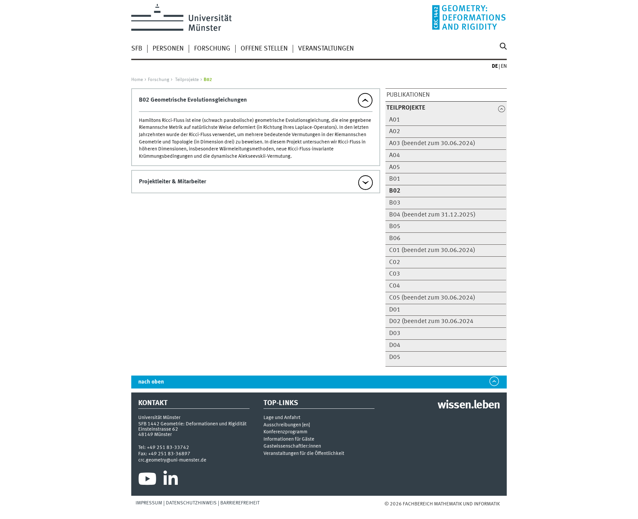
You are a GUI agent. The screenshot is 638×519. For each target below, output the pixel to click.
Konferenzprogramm (285, 432)
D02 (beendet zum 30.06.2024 (431, 321)
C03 (394, 274)
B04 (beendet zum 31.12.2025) (432, 215)
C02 (394, 262)
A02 (394, 131)
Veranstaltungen (326, 48)
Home (137, 79)
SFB (136, 48)
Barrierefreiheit (240, 503)
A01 (394, 120)
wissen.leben (469, 405)
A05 (394, 167)
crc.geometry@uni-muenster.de (172, 460)
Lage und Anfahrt (282, 417)
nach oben (151, 382)
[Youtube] (147, 480)
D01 (394, 310)
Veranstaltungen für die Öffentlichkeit (304, 453)
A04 (394, 155)
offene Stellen (264, 48)
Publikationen (408, 95)
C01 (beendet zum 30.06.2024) (432, 250)
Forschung (212, 48)
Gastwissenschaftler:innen (292, 446)
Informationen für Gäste (289, 439)
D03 (394, 333)
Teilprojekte (187, 79)
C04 (394, 286)
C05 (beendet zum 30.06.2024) (432, 298)
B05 (394, 226)
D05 (394, 357)
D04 (394, 345)
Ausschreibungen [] (287, 425)
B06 (394, 238)
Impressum (149, 503)
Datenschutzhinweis (191, 503)
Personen (168, 48)
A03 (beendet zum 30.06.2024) (432, 143)
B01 (394, 179)
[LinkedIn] (170, 480)
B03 (394, 203)
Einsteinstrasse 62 (158, 429)
